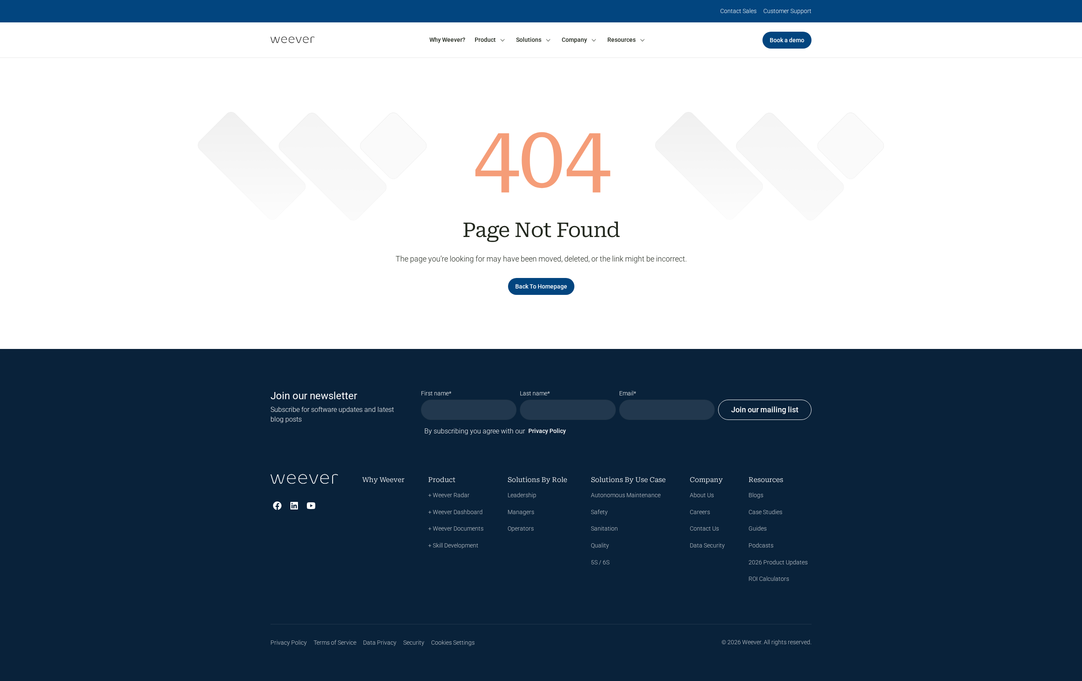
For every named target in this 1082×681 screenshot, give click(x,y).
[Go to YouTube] (311, 505)
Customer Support (787, 11)
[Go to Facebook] (277, 505)
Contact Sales (738, 11)
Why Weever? (447, 39)
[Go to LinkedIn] (294, 505)
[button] (490, 40)
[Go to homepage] (292, 40)
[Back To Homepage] (541, 286)
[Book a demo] (787, 40)
